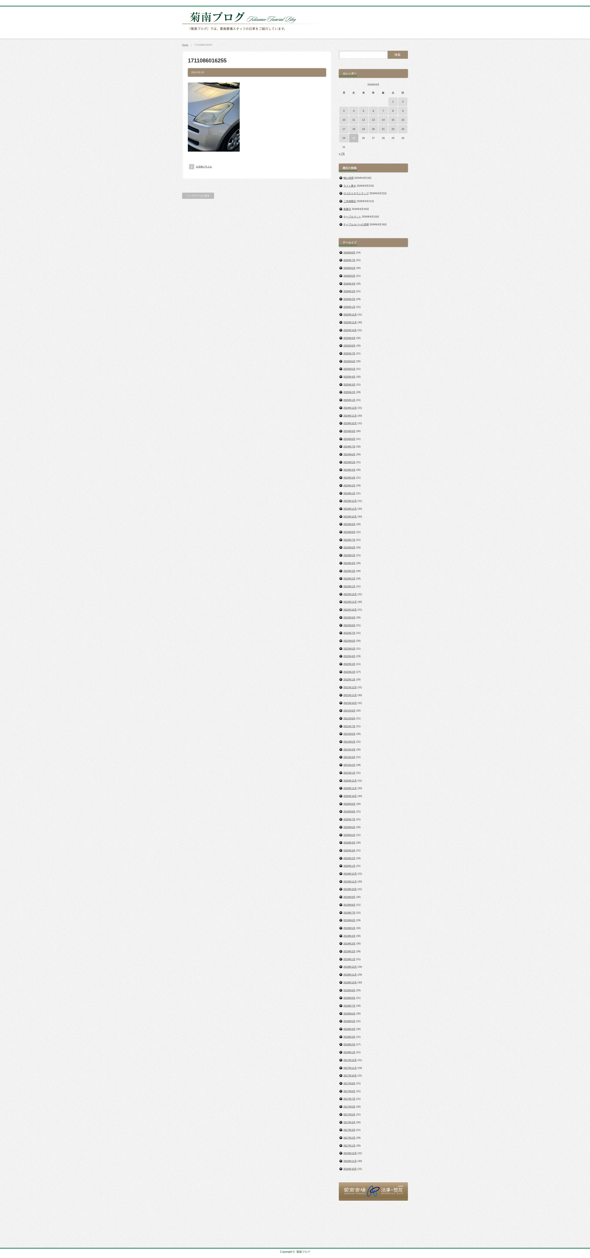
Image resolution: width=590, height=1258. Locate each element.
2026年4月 (349, 283)
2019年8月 (349, 904)
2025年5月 (349, 368)
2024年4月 (349, 469)
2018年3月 (349, 1036)
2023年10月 (350, 516)
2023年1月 (349, 586)
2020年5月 (349, 835)
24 (343, 138)
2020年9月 (349, 803)
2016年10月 (350, 1168)
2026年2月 (349, 299)
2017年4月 (349, 1122)
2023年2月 (349, 578)
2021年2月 (349, 765)
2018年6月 (349, 1013)
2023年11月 (350, 508)
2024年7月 (349, 446)
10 (343, 119)
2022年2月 (349, 671)
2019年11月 (350, 881)
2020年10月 (350, 796)
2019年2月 (349, 951)
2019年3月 (349, 943)
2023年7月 (349, 539)
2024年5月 (349, 462)
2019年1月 (349, 959)
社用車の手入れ (204, 166)
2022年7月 (349, 633)
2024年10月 (350, 423)
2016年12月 (350, 1153)
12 (363, 119)
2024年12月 (350, 407)
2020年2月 (349, 858)
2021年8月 (349, 718)
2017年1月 (349, 1145)
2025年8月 (349, 345)
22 (393, 129)
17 (343, 129)
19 (363, 129)
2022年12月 (350, 594)
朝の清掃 (348, 177)
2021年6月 (349, 733)
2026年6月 (349, 268)
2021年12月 (350, 687)
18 (353, 129)
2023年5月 (349, 555)
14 (383, 119)
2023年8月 (349, 532)
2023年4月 (349, 563)
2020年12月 (350, 780)
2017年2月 (349, 1137)
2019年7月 (349, 912)
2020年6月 (349, 827)
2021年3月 (349, 757)
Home (185, 45)
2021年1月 (349, 772)
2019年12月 (350, 873)
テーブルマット (352, 216)
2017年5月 (349, 1114)
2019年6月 (349, 920)
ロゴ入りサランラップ (356, 193)
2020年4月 (349, 842)
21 (383, 129)
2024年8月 (349, 439)
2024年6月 (349, 454)
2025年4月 (349, 376)
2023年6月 (349, 547)
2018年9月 (349, 990)
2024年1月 (349, 493)
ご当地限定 (349, 201)
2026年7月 (349, 260)
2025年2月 (349, 392)
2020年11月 (350, 788)
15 (393, 119)
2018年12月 (350, 966)
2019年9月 (349, 897)
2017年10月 (350, 1075)
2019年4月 (349, 936)
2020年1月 (349, 865)
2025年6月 (349, 361)
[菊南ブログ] (254, 33)
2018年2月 (349, 1044)
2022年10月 (350, 609)
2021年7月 (349, 726)
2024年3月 (349, 477)
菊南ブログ (303, 1251)
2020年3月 (349, 850)
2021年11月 (350, 695)
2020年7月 (349, 819)
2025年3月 (349, 384)
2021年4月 (349, 749)
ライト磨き (349, 185)
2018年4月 (349, 1029)
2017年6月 (349, 1106)
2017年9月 (349, 1083)
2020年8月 (349, 811)
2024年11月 (350, 415)
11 (353, 119)
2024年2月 (349, 485)
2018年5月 (349, 1021)
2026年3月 (349, 291)
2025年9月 (349, 338)
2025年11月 (350, 322)
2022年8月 (349, 625)
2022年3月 (349, 664)
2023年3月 (349, 571)
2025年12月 (350, 314)
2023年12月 (350, 501)
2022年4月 (349, 656)
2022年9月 (349, 617)
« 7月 (342, 153)
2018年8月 (349, 997)
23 (402, 129)
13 (373, 119)
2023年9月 (349, 524)
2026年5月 (349, 275)
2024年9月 (349, 431)
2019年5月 (349, 928)
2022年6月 (349, 640)
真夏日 (347, 209)
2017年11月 (350, 1068)
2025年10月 (350, 330)
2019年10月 (350, 889)
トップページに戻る (198, 195)
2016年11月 (350, 1161)
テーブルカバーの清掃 (356, 224)
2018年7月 (349, 1005)
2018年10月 (350, 982)
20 (373, 129)
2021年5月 (349, 741)
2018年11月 (350, 974)
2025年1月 (349, 400)
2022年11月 (350, 601)
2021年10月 (350, 703)
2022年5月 (349, 648)
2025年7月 (349, 353)
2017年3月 (349, 1130)
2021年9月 (349, 710)
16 (402, 119)
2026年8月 (349, 252)
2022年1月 (349, 679)
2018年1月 (349, 1052)
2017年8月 (349, 1091)
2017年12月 (350, 1060)
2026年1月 (349, 307)
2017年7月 (349, 1098)
